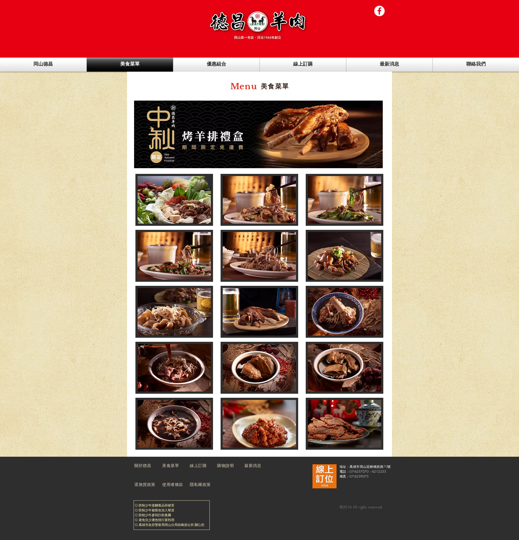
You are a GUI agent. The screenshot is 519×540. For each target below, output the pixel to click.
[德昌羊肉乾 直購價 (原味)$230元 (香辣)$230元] (344, 424)
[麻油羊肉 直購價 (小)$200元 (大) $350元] (259, 256)
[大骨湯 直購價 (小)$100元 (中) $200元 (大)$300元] (344, 312)
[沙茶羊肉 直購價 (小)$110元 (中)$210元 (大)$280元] (344, 200)
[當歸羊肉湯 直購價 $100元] (259, 368)
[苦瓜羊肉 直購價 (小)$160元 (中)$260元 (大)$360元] (259, 200)
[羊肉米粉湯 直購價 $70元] (174, 368)
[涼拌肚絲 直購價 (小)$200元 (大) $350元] (174, 312)
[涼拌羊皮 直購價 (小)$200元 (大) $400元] (344, 256)
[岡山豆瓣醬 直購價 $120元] (259, 424)
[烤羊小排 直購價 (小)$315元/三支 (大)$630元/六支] (259, 312)
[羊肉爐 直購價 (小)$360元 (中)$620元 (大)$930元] (174, 200)
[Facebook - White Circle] (379, 11)
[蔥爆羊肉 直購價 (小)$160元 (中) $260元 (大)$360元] (174, 256)
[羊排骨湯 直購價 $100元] (344, 368)
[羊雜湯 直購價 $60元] (174, 424)
